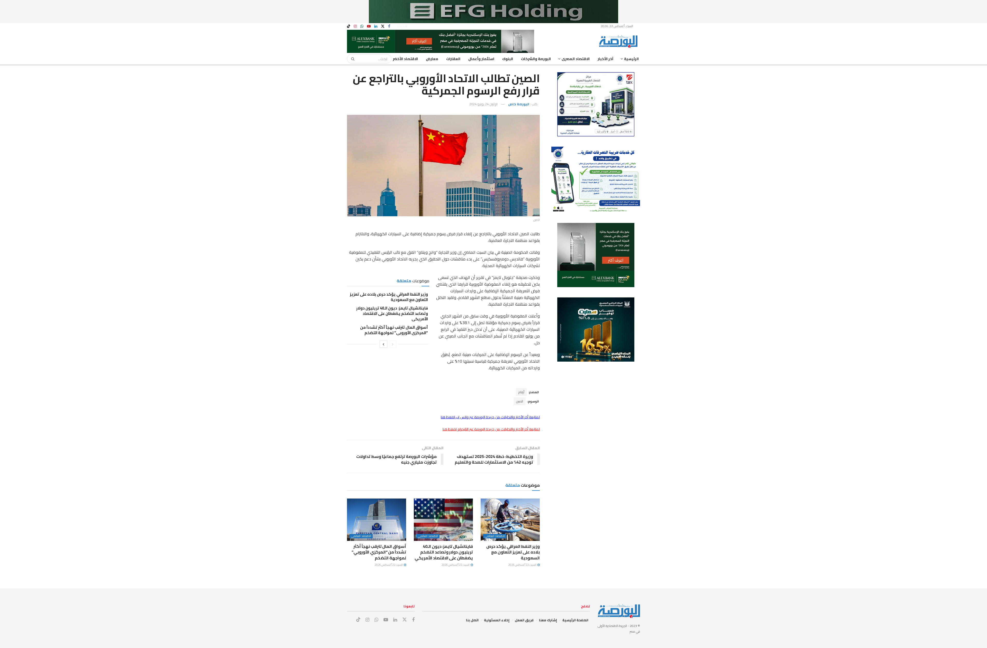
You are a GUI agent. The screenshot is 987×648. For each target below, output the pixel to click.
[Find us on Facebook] (389, 26)
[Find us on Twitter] (383, 26)
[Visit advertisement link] (493, 11)
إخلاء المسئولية (496, 620)
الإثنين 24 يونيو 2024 (483, 104)
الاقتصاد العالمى (495, 536)
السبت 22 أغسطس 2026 (522, 564)
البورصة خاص (518, 104)
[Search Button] (351, 58)
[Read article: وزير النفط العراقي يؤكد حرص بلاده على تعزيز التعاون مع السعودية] (510, 520)
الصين (519, 401)
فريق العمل (524, 620)
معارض (432, 58)
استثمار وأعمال (481, 58)
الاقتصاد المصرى (576, 58)
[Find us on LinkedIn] (375, 26)
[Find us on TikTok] (348, 26)
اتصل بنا (472, 620)
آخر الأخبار (605, 58)
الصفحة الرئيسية (575, 620)
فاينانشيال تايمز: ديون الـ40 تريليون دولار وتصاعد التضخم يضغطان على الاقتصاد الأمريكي (392, 313)
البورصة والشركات (536, 58)
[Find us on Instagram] (355, 26)
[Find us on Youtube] (369, 26)
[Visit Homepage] (619, 41)
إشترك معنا (548, 620)
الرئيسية (631, 58)
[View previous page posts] (393, 344)
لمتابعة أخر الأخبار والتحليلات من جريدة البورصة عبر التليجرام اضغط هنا (491, 429)
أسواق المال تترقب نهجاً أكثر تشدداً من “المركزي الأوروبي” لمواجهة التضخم (394, 330)
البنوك (507, 58)
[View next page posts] (383, 344)
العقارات (453, 58)
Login (401, 26)
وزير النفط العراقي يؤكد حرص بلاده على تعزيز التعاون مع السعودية (389, 296)
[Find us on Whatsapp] (361, 26)
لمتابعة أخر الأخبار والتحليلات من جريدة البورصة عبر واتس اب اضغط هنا (490, 417)
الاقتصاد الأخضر (405, 58)
